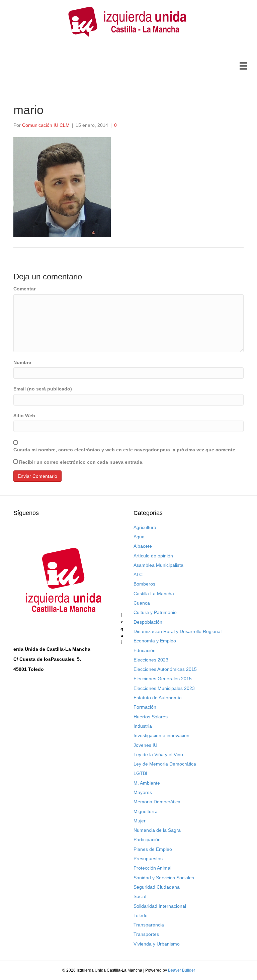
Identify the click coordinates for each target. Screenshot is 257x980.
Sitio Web (24, 415)
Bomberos (144, 584)
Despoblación (148, 622)
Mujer (140, 820)
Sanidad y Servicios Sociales (164, 877)
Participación (147, 839)
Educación (145, 650)
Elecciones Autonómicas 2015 (165, 669)
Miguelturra (146, 811)
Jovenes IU (145, 745)
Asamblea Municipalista (158, 565)
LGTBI (140, 773)
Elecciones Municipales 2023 (164, 688)
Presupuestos (148, 858)
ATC (138, 574)
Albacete (143, 546)
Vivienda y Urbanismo (157, 944)
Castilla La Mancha (154, 593)
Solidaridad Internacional (160, 906)
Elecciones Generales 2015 (163, 678)
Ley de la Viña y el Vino (158, 754)
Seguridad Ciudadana (157, 887)
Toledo (141, 915)
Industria (143, 726)
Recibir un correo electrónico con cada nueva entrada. (81, 462)
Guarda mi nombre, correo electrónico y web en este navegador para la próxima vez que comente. (125, 449)
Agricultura (145, 527)
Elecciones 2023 (151, 659)
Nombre (22, 362)
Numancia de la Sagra (157, 830)
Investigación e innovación (161, 735)
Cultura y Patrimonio (155, 612)
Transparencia (149, 924)
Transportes (146, 934)
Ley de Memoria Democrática (165, 764)
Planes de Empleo (153, 849)
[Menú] (243, 66)
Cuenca (142, 603)
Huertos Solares (151, 716)
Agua (139, 536)
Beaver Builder (181, 970)
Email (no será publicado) (42, 388)
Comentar (24, 288)
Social (140, 896)
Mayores (143, 792)
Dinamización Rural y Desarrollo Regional (178, 631)
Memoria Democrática (157, 801)
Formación (145, 707)
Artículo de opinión (153, 555)
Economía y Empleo (155, 640)
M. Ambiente (147, 783)
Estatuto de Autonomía (158, 697)
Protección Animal (152, 868)
